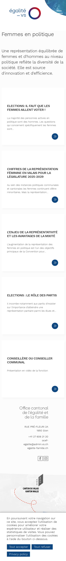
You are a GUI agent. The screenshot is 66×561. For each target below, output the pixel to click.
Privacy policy (18, 554)
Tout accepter (18, 546)
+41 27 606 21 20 (38, 436)
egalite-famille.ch (37, 448)
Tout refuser (42, 546)
